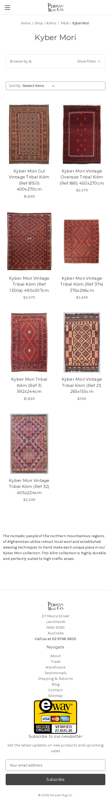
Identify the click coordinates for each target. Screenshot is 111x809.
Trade (55, 661)
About (55, 656)
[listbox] (40, 86)
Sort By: (15, 86)
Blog (56, 684)
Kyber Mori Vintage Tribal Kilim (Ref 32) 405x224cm (29, 486)
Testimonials (55, 673)
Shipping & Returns (55, 678)
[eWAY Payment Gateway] (55, 716)
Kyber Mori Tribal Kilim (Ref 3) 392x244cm (29, 385)
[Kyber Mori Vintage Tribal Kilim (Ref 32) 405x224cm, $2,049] (29, 444)
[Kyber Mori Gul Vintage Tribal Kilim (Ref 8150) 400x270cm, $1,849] (29, 134)
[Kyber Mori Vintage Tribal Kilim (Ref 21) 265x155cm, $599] (82, 342)
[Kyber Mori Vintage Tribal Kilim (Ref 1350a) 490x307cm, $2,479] (29, 241)
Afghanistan (18, 541)
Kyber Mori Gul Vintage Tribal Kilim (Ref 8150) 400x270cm (29, 180)
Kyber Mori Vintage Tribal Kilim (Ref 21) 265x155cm (82, 385)
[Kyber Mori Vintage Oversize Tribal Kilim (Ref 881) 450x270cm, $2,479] (82, 134)
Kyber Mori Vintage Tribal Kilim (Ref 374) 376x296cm (81, 284)
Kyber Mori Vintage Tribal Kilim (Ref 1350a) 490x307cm (29, 284)
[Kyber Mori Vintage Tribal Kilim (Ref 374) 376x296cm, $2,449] (82, 241)
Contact (55, 690)
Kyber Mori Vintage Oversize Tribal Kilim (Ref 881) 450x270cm (82, 177)
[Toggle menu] (7, 7)
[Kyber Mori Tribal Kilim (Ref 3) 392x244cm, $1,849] (29, 342)
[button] (55, 61)
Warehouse (55, 667)
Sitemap (55, 695)
